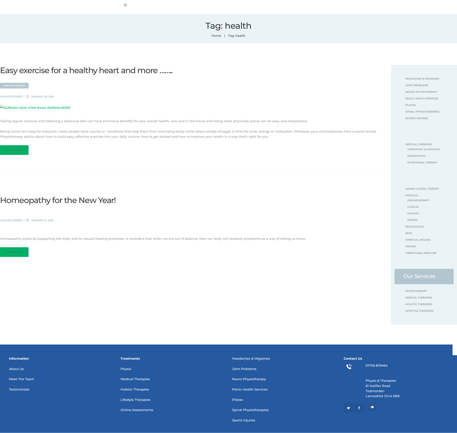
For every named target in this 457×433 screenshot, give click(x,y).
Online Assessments (136, 410)
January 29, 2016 (42, 96)
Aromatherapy (418, 200)
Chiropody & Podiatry (423, 149)
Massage (411, 195)
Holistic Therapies (418, 304)
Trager (410, 246)
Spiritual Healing (418, 239)
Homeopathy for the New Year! (58, 200)
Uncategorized (14, 85)
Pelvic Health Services (421, 98)
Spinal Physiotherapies (422, 111)
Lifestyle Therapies (419, 310)
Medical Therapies (418, 144)
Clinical (413, 206)
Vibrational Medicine (420, 253)
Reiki (408, 233)
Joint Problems (416, 85)
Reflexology (414, 226)
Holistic (413, 213)
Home (216, 35)
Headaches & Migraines (422, 78)
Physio (125, 369)
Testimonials (19, 389)
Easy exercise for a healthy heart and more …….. (86, 70)
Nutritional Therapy (422, 162)
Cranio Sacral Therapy (422, 188)
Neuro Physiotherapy (421, 91)
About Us (16, 369)
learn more (14, 150)
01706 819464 (377, 366)
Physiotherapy (416, 291)
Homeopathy (416, 156)
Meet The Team (21, 379)
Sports (412, 220)
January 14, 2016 (42, 220)
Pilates (410, 105)
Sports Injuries (416, 118)
